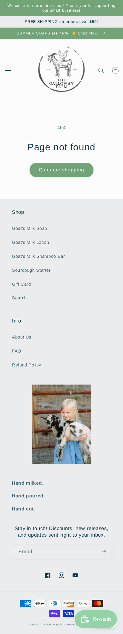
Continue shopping (61, 169)
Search (19, 297)
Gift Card (21, 284)
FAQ (16, 351)
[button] (8, 70)
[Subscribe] (104, 552)
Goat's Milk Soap (29, 228)
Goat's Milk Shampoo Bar (38, 256)
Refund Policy (26, 365)
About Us (21, 337)
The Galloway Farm (53, 624)
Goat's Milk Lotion (30, 242)
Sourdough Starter (31, 270)
